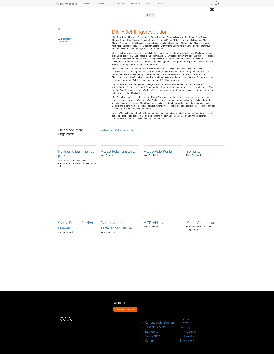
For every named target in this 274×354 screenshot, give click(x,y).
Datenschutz (185, 322)
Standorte (151, 331)
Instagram (189, 332)
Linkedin (188, 336)
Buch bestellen (64, 38)
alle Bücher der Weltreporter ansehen (118, 130)
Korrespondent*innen (159, 322)
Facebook (187, 340)
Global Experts (155, 327)
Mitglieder (102, 3)
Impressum (185, 319)
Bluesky (185, 327)
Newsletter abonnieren (125, 309)
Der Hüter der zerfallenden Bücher (117, 225)
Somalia (193, 151)
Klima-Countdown (200, 222)
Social (148, 3)
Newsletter (135, 3)
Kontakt (159, 3)
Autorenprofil (63, 41)
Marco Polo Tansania (118, 151)
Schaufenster (119, 3)
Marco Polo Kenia (157, 151)
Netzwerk (87, 3)
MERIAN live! (154, 222)
